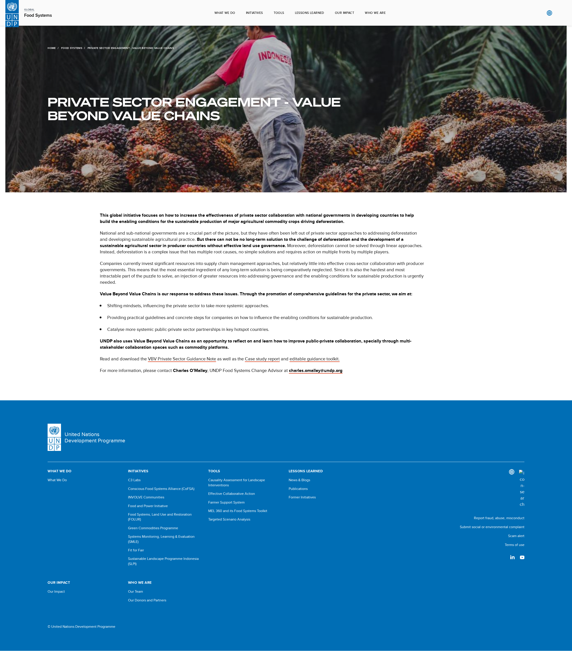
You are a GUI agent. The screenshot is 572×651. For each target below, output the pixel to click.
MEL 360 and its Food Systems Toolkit (237, 510)
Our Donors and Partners (147, 600)
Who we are (375, 12)
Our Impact (344, 12)
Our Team (135, 591)
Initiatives (254, 12)
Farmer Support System (226, 502)
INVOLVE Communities (146, 497)
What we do (224, 12)
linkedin (512, 557)
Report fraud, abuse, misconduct (499, 518)
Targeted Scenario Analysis (229, 519)
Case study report (262, 358)
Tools (279, 12)
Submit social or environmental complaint (492, 526)
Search (558, 13)
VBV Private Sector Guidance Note (182, 358)
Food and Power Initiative (148, 506)
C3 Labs (134, 480)
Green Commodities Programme (153, 528)
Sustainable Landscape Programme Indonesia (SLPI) (163, 561)
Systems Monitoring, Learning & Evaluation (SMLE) (161, 539)
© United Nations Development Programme (81, 626)
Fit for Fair (136, 550)
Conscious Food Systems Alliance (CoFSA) (161, 488)
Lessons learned (309, 12)
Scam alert (516, 535)
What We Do (57, 480)
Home (52, 48)
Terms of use (514, 544)
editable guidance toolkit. (315, 358)
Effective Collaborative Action (231, 493)
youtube (522, 557)
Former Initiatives (302, 497)
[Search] (521, 488)
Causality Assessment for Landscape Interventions (236, 482)
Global (549, 13)
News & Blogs (299, 480)
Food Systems (71, 48)
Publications (298, 488)
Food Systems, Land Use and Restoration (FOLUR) (160, 517)
